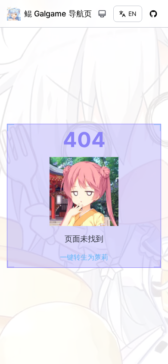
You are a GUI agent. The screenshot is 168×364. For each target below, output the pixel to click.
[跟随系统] (102, 14)
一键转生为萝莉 (84, 257)
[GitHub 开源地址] (153, 14)
